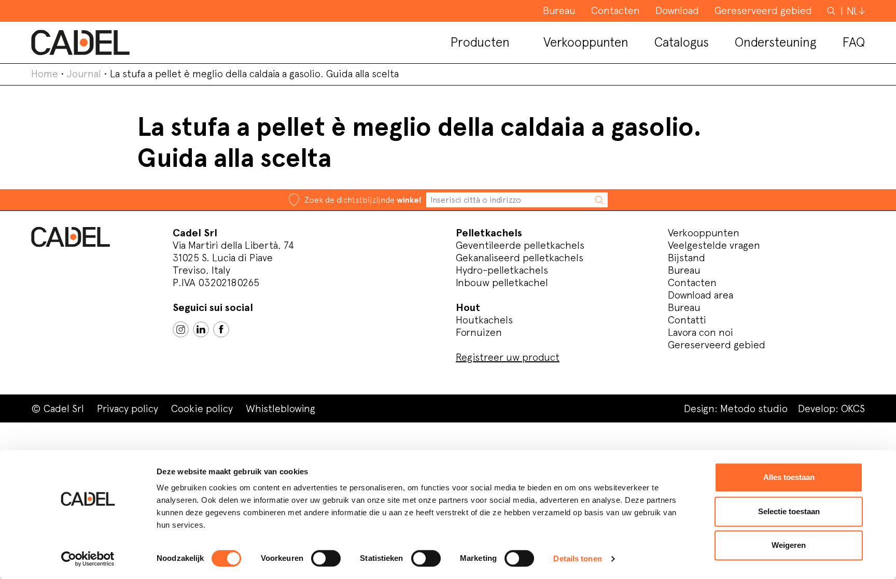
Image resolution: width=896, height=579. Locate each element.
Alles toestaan (789, 477)
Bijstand (686, 257)
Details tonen (577, 558)
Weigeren (789, 545)
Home (44, 73)
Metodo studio (754, 408)
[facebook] (221, 329)
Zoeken (832, 10)
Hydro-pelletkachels (502, 270)
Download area (700, 295)
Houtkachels (484, 320)
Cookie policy (202, 408)
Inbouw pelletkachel (502, 282)
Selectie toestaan (789, 511)
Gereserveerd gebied (716, 344)
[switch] (326, 558)
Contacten (692, 282)
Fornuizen (479, 332)
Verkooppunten (703, 233)
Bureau (684, 270)
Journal (84, 73)
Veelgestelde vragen (714, 245)
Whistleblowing (280, 408)
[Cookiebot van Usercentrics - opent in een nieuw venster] (88, 559)
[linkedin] (201, 329)
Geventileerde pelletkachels (520, 245)
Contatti (687, 320)
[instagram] (181, 329)
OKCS (853, 408)
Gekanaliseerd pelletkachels (519, 257)
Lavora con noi (700, 332)
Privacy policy (127, 408)
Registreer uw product (507, 357)
